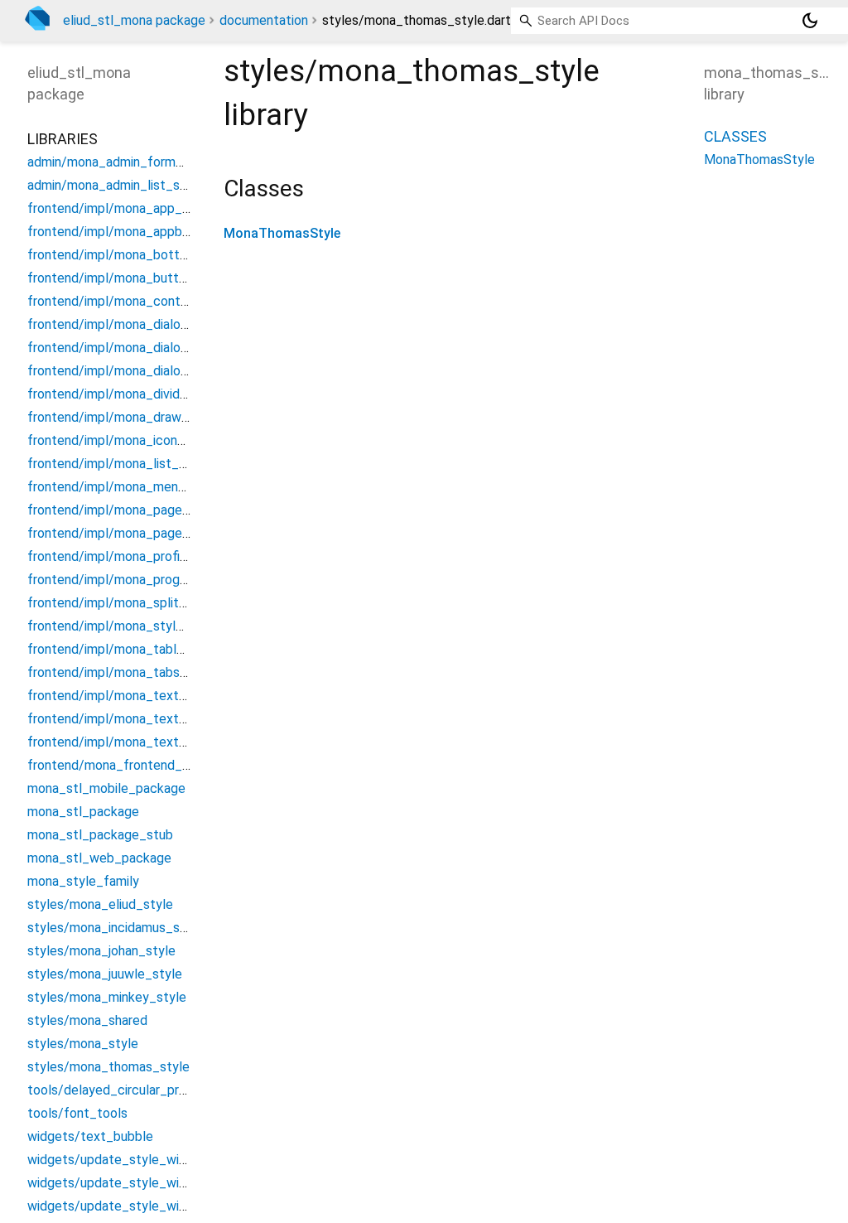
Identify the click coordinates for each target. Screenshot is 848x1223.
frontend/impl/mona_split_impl (118, 603)
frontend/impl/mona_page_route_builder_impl (163, 533)
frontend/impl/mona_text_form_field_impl (153, 719)
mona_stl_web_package (99, 858)
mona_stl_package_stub (100, 835)
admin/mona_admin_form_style (120, 162)
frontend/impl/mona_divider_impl (125, 394)
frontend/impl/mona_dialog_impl (123, 347)
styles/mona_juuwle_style (104, 974)
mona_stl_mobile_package (106, 788)
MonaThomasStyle (282, 233)
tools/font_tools (77, 1113)
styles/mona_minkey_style (106, 997)
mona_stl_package (83, 811)
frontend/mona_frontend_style (119, 765)
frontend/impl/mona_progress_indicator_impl (160, 579)
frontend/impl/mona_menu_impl (121, 487)
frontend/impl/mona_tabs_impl (119, 672)
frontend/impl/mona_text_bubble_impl (142, 695)
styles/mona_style (82, 1043)
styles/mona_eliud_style (100, 904)
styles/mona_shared (87, 1020)
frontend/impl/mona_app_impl (116, 208)
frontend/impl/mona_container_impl (133, 301)
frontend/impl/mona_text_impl (118, 742)
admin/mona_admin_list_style (115, 185)
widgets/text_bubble (90, 1136)
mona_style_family (83, 881)
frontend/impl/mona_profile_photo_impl (145, 556)
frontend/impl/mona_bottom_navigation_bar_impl (174, 255)
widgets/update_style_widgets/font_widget (160, 1206)
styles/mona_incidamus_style (115, 927)
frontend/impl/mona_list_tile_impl (128, 463)
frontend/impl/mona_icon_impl (118, 440)
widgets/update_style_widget (117, 1159)
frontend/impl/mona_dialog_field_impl (140, 324)
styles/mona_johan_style (101, 951)
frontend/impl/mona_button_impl (125, 278)
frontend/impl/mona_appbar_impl (125, 231)
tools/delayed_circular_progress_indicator (152, 1090)
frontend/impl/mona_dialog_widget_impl (147, 371)
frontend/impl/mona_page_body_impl (138, 510)
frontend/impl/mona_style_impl (120, 626)
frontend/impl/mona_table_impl (121, 649)
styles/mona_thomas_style (108, 1067)
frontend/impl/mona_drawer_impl (125, 417)
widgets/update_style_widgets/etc (133, 1183)
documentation (263, 20)
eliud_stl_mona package (134, 20)
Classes (735, 136)
